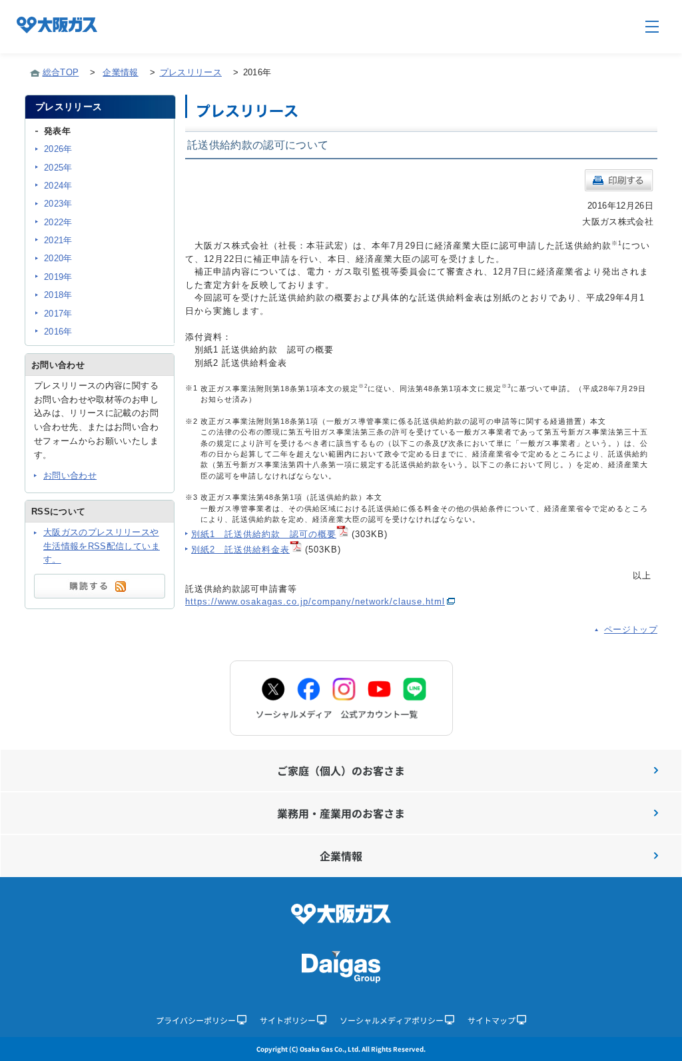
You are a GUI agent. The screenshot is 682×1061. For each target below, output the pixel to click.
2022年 (58, 222)
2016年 (58, 332)
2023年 (58, 204)
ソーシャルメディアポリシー (392, 1020)
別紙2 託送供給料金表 (240, 549)
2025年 (58, 168)
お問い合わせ (70, 476)
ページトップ (630, 629)
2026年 (58, 149)
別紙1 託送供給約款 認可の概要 (263, 534)
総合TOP (61, 72)
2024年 (58, 186)
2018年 (58, 295)
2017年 (58, 314)
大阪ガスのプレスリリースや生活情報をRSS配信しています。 (101, 546)
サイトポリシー (288, 1020)
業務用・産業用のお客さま (341, 813)
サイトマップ (491, 1020)
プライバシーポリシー (196, 1020)
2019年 (58, 277)
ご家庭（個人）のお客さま (341, 770)
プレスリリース (191, 72)
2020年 (58, 258)
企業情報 (120, 72)
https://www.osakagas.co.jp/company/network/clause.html (315, 601)
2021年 (58, 240)
